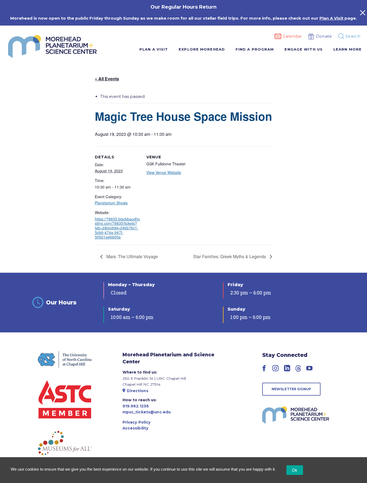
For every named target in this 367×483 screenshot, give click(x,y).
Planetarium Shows (111, 202)
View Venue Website (163, 172)
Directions (137, 391)
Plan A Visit (331, 18)
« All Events (107, 79)
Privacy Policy (137, 422)
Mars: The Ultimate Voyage (131, 256)
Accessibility (136, 428)
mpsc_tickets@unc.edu (147, 412)
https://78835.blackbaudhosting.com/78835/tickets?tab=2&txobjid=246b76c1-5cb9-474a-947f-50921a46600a (117, 228)
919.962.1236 (136, 406)
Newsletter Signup (291, 389)
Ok (295, 470)
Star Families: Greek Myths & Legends (230, 256)
